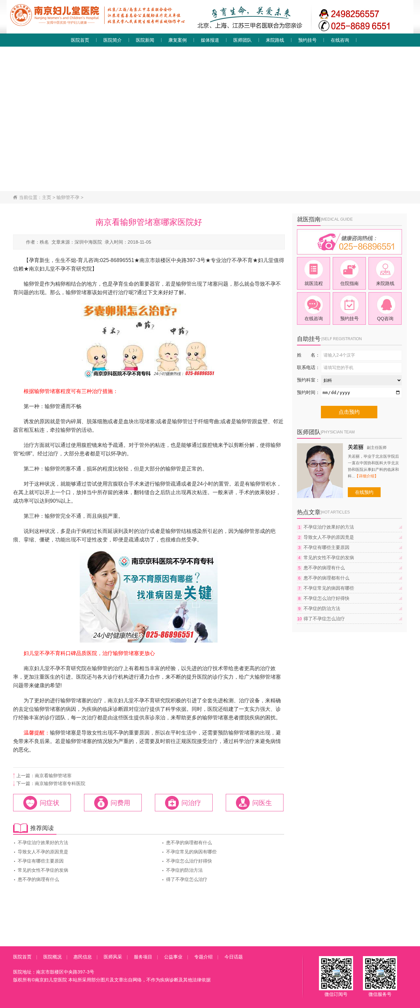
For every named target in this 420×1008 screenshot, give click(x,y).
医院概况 (52, 956)
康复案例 (177, 40)
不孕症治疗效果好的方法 (40, 842)
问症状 (49, 802)
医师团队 (242, 40)
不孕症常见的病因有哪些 (189, 851)
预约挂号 (307, 40)
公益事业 (173, 956)
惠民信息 (83, 956)
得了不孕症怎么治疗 (184, 879)
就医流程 (313, 283)
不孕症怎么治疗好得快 (186, 861)
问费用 (120, 802)
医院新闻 (145, 40)
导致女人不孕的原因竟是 (40, 851)
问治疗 (191, 802)
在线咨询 (340, 40)
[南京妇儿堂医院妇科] (210, 31)
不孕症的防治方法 (182, 870)
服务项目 (143, 956)
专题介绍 (203, 956)
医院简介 (112, 40)
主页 (46, 197)
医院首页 (80, 40)
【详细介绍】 (366, 476)
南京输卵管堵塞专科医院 (60, 783)
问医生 (262, 802)
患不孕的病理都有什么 (186, 842)
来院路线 (275, 40)
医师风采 (113, 956)
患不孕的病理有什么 (36, 879)
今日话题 (233, 956)
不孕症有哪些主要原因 (38, 861)
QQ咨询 (385, 318)
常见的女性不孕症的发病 (40, 870)
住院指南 (349, 283)
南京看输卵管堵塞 (53, 775)
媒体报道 (210, 40)
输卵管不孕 (67, 197)
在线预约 (364, 492)
